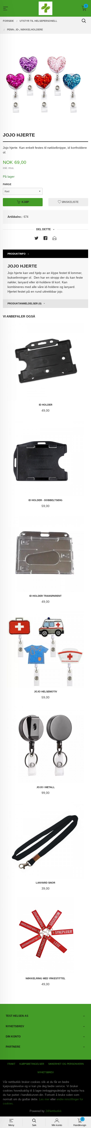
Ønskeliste (70, 202)
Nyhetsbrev (46, 1072)
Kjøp (25, 202)
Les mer (44, 1099)
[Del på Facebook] (45, 239)
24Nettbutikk (54, 1111)
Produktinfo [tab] (17, 253)
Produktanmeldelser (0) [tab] (25, 303)
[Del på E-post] (54, 239)
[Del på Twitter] (36, 239)
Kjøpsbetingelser (31, 1064)
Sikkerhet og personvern (66, 1064)
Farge (7, 184)
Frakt (11, 1064)
